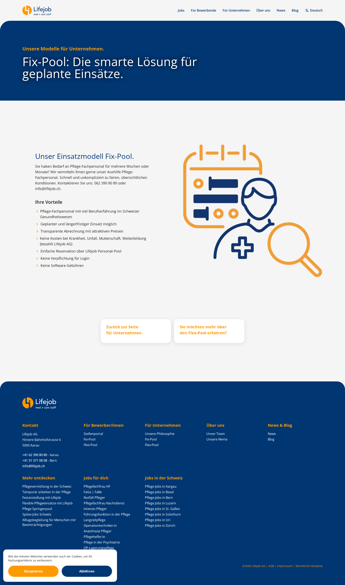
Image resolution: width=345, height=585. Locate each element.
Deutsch (316, 10)
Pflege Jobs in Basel (159, 492)
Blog (295, 10)
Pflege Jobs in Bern (159, 497)
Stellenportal (93, 434)
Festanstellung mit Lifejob (41, 497)
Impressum (284, 566)
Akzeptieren (33, 571)
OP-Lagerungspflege (99, 548)
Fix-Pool (89, 439)
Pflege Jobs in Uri (157, 520)
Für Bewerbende (203, 10)
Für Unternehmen (236, 10)
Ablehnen (87, 571)
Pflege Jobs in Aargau (160, 486)
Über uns (263, 10)
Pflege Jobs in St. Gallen (162, 509)
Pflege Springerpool (37, 509)
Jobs (181, 10)
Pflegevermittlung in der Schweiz (46, 486)
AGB (271, 566)
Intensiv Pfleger (95, 509)
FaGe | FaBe (93, 492)
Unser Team (215, 434)
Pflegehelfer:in (94, 537)
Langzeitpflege (94, 520)
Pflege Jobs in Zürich (160, 525)
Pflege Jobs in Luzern (160, 503)
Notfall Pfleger (94, 497)
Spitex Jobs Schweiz (37, 514)
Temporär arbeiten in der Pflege (46, 492)
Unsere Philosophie (159, 434)
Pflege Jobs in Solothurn (163, 514)
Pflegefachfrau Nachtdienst (104, 503)
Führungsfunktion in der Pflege (107, 514)
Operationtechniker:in (100, 525)
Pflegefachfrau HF (97, 486)
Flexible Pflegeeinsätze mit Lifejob (47, 503)
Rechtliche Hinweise (309, 566)
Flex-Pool (90, 445)
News (281, 10)
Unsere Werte (216, 439)
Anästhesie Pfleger (98, 531)
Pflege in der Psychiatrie (102, 542)
